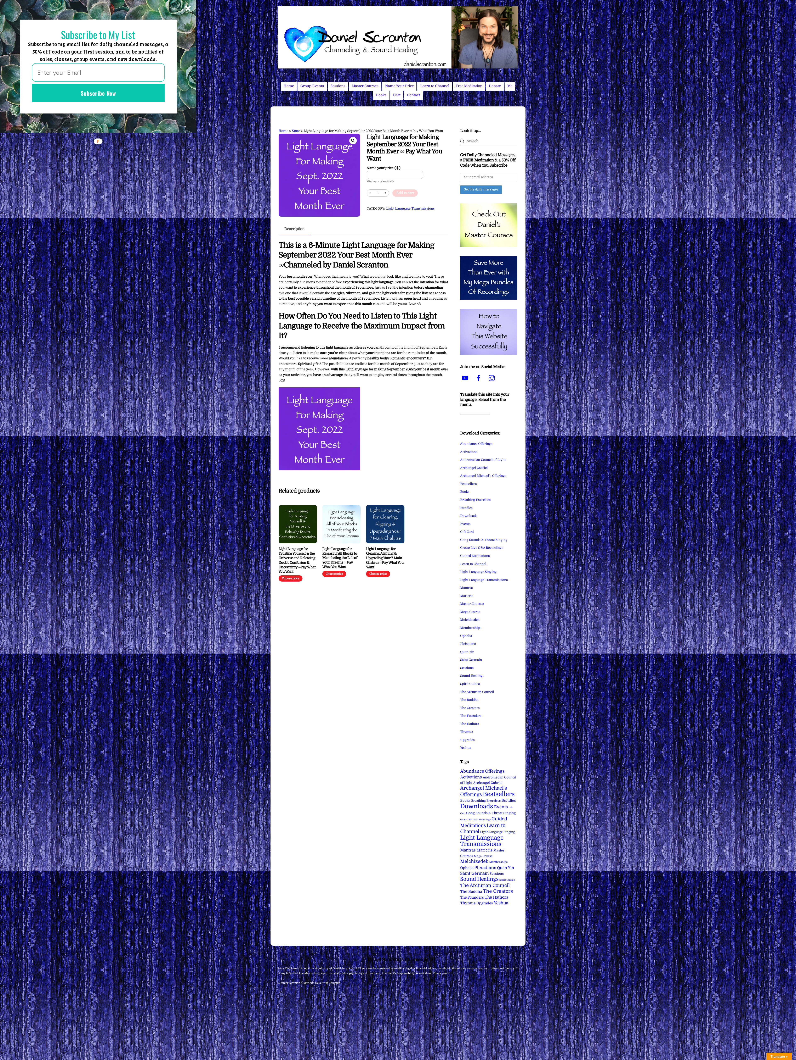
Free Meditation (469, 86)
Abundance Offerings (476, 444)
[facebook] (479, 378)
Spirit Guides (470, 684)
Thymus (466, 732)
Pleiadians (468, 644)
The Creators (470, 708)
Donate (495, 86)
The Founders (471, 716)
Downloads (468, 516)
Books (381, 95)
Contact (413, 95)
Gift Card (467, 532)
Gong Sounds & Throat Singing (483, 540)
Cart (396, 95)
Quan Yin (467, 652)
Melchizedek (469, 620)
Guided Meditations (475, 556)
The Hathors (469, 724)
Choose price (290, 578)
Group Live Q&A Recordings (481, 548)
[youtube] (466, 378)
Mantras (466, 588)
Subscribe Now (98, 93)
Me (509, 86)
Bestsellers (468, 484)
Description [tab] (294, 229)
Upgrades (467, 740)
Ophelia (466, 636)
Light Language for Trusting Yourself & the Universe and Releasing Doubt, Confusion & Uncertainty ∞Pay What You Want (297, 560)
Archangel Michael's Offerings (483, 476)
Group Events (312, 86)
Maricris (466, 596)
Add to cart (405, 193)
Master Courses (365, 86)
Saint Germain (471, 660)
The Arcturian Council (477, 692)
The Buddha (469, 700)
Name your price (383, 168)
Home (289, 86)
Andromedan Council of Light (483, 460)
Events (465, 524)
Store (296, 131)
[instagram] (492, 378)
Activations (468, 452)
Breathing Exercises (475, 500)
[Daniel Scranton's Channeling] (398, 66)
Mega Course (470, 612)
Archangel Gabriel (474, 468)
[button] (353, 140)
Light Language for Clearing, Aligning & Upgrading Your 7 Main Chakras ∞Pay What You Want (385, 558)
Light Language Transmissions (410, 208)
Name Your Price (399, 86)
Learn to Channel (434, 86)
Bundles (466, 508)
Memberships (470, 628)
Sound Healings (472, 676)
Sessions (337, 86)
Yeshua (465, 748)
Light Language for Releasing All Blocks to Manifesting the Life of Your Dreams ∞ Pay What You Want (339, 558)
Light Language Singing (478, 572)
